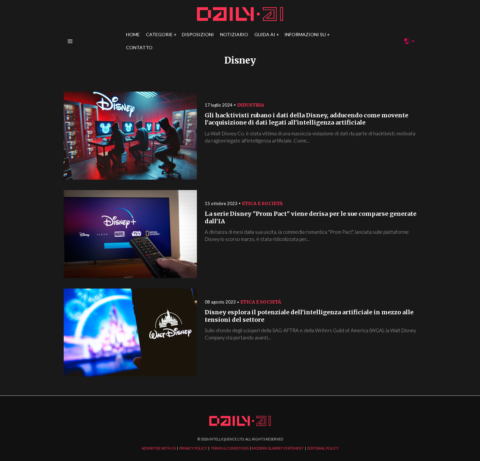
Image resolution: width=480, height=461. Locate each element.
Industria (250, 105)
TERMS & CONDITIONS (230, 448)
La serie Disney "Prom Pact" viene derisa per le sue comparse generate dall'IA (310, 217)
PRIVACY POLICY (193, 448)
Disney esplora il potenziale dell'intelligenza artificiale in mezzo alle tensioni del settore (309, 316)
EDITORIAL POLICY (323, 448)
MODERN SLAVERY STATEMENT (278, 448)
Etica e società (262, 203)
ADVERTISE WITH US (159, 448)
